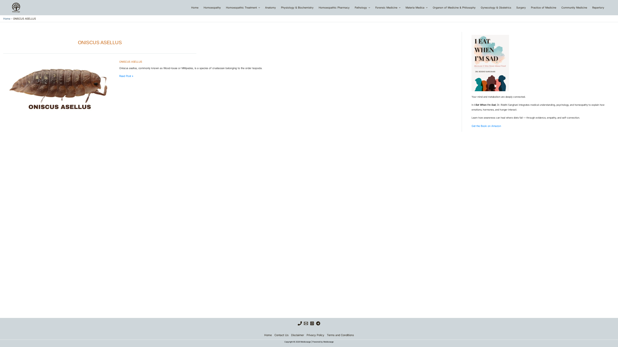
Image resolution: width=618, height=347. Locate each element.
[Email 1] (306, 323)
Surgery (521, 7)
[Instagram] (312, 323)
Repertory (598, 7)
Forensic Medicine (386, 7)
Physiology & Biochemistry (297, 7)
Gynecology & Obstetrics (496, 7)
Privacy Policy (315, 335)
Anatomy (270, 7)
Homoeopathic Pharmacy (334, 7)
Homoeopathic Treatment (241, 7)
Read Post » (126, 76)
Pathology (361, 7)
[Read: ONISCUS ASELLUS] (59, 90)
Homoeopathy (212, 7)
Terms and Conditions (340, 335)
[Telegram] (318, 323)
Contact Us (281, 335)
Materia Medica (415, 7)
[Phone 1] (300, 323)
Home (194, 7)
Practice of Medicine (543, 7)
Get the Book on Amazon (486, 126)
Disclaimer (297, 335)
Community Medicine (574, 7)
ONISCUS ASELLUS (130, 61)
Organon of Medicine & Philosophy (454, 7)
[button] (258, 7)
